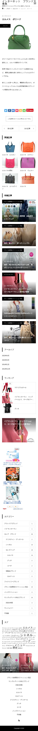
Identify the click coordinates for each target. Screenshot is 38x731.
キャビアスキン (15, 631)
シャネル (26, 635)
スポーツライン (28, 637)
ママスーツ (10, 645)
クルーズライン (18, 632)
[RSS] (19, 720)
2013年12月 (6, 369)
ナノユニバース (6, 641)
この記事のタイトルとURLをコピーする (19, 119)
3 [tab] (21, 439)
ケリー (29, 632)
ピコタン (4, 643)
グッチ (24, 633)
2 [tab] (19, 439)
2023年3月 (5, 360)
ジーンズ (8, 637)
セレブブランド (11, 639)
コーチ (13, 635)
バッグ (27, 641)
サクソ (18, 635)
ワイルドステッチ (30, 645)
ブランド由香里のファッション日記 (13, 201)
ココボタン (8, 635)
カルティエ (16, 629)
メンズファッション (19, 711)
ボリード (15, 643)
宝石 (8, 648)
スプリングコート (17, 637)
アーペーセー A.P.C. (17, 628)
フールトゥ (10, 643)
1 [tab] (17, 439)
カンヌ (31, 629)
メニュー (19, 645)
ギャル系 (22, 631)
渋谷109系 (19, 685)
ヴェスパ (4, 648)
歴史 (15, 647)
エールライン (8, 629)
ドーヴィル (32, 639)
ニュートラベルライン (16, 641)
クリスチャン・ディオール (19, 700)
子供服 (19, 714)
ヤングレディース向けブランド (19, 681)
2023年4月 (5, 355)
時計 (11, 648)
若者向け (20, 648)
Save (31, 110)
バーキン (33, 641)
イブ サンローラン (8, 274)
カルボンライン (25, 629)
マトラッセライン (23, 643)
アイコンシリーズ (6, 628)
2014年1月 (5, 364)
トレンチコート (22, 639)
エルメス (5, 25)
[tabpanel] (19, 430)
